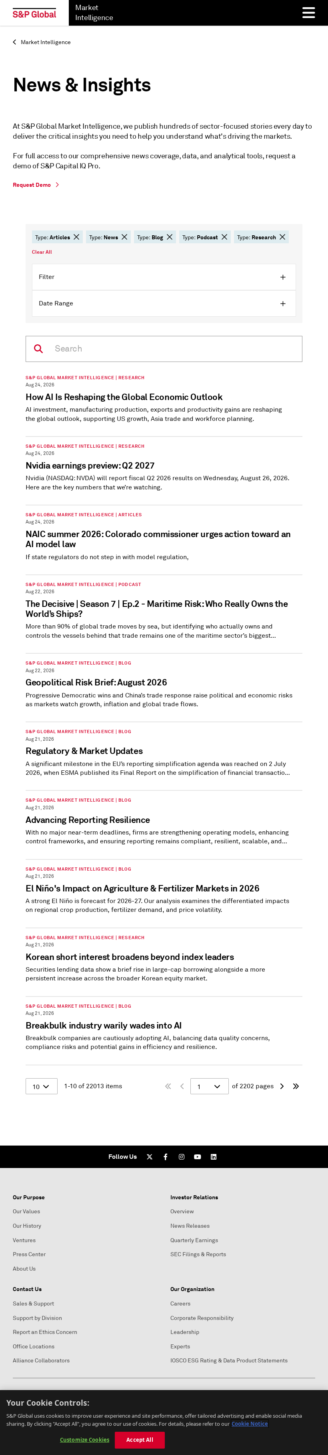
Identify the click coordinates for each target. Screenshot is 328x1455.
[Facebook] (165, 1156)
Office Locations (33, 1346)
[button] (76, 237)
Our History (27, 1226)
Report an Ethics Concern (45, 1332)
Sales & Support (33, 1303)
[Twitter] (149, 1156)
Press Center (29, 1254)
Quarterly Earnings (194, 1240)
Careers (180, 1303)
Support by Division (37, 1318)
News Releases (190, 1226)
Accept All (139, 1439)
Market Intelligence (45, 42)
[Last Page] (296, 1086)
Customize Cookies (84, 1439)
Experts (180, 1346)
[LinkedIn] (213, 1156)
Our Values (26, 1211)
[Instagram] (181, 1156)
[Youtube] (197, 1156)
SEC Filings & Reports (198, 1254)
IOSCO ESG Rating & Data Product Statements (229, 1360)
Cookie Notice (250, 1423)
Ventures (24, 1240)
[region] (164, 1422)
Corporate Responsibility (202, 1318)
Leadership (184, 1332)
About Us (24, 1268)
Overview (182, 1211)
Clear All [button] (42, 252)
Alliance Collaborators (41, 1360)
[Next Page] (281, 1086)
